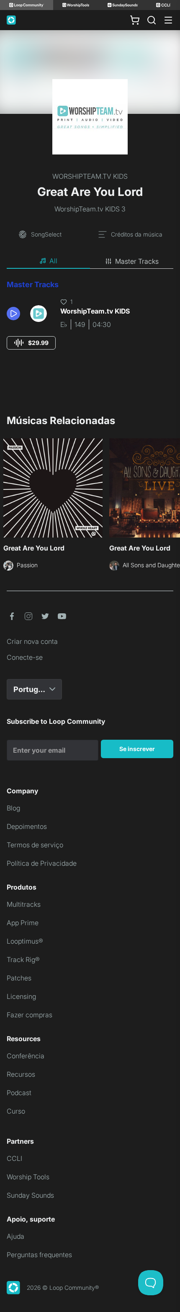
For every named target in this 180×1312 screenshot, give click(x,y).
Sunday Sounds (30, 1195)
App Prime (23, 922)
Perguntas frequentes (39, 1254)
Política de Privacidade (42, 863)
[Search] (152, 20)
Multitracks (24, 904)
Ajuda (15, 1236)
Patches (19, 978)
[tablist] (90, 261)
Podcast (19, 1092)
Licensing (21, 996)
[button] (15, 313)
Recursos (21, 1074)
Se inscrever (137, 748)
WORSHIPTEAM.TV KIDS (90, 176)
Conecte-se (25, 657)
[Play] (13, 313)
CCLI (14, 1158)
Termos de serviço (35, 845)
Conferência (25, 1056)
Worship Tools (28, 1177)
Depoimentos (27, 826)
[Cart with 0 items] (135, 20)
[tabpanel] (90, 322)
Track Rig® (23, 959)
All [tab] (53, 261)
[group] (31, 343)
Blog (13, 808)
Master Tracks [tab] (137, 261)
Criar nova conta (32, 641)
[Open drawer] (168, 20)
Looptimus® (25, 941)
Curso (16, 1111)
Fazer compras (29, 1015)
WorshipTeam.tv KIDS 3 (90, 209)
